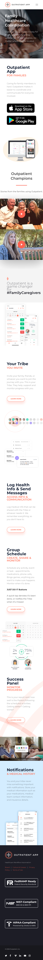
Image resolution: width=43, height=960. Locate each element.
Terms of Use (18, 870)
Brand (7, 867)
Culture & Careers (19, 867)
